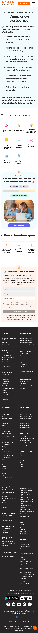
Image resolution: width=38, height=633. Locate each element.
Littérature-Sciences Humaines (8, 493)
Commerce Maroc (25, 572)
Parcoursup (23, 410)
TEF (21, 458)
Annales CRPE (6, 366)
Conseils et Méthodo (26, 488)
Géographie (5, 414)
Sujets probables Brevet (27, 490)
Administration (24, 544)
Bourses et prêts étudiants (27, 438)
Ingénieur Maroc (24, 564)
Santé (3, 500)
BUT (3, 464)
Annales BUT (5, 364)
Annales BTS (5, 359)
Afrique (22, 367)
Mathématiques (6, 410)
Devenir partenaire (25, 427)
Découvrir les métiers (26, 416)
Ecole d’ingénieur (25, 425)
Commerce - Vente (7, 541)
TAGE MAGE (23, 579)
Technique (23, 559)
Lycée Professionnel (7, 455)
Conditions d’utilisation (26, 628)
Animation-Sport (25, 546)
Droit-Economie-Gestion (9, 490)
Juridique (22, 551)
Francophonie (24, 369)
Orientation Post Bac (26, 509)
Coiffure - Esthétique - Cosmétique (8, 538)
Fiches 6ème (5, 375)
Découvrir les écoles (25, 419)
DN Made (4, 473)
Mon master (23, 514)
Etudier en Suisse (7, 518)
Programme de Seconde (27, 345)
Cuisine (4, 530)
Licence (4, 468)
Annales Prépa (6, 362)
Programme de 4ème (26, 340)
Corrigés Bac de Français (27, 499)
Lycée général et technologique (6, 452)
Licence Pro (5, 471)
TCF (21, 456)
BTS (3, 460)
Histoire (4, 412)
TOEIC (21, 464)
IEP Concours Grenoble (26, 576)
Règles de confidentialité (27, 593)
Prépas (4, 466)
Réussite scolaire (25, 358)
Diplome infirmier (7, 477)
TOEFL (21, 467)
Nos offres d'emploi (23, 590)
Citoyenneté (23, 364)
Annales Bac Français (8, 357)
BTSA (3, 462)
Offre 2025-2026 (6, 434)
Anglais (4, 421)
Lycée (21, 527)
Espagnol (5, 423)
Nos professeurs (24, 353)
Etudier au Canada (7, 516)
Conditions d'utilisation (10, 593)
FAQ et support (24, 381)
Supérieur (22, 529)
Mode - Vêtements (7, 535)
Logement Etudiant (25, 440)
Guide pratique (24, 533)
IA (20, 355)
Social (4, 503)
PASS (3, 475)
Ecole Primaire (6, 444)
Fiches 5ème (5, 377)
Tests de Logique (25, 583)
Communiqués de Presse (27, 386)
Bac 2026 (5, 342)
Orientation (23, 360)
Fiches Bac (5, 383)
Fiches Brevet (6, 386)
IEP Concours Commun (27, 574)
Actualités (23, 383)
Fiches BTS (5, 390)
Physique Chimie (7, 419)
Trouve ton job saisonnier (27, 445)
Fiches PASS (5, 397)
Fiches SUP (5, 399)
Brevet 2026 (5, 344)
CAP (3, 449)
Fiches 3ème (5, 381)
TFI (20, 453)
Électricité (5, 545)
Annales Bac (6, 353)
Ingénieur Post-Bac (25, 561)
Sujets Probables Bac (26, 492)
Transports (5, 532)
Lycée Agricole (6, 457)
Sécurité (22, 557)
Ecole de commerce (26, 421)
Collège (4, 447)
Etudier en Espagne (7, 520)
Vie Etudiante (23, 436)
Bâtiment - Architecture (9, 543)
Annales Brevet (6, 355)
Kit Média (22, 388)
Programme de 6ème (26, 336)
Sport (21, 362)
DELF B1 (22, 460)
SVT (3, 416)
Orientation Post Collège (27, 511)
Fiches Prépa (5, 392)
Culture (22, 549)
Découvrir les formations (27, 414)
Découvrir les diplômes (26, 412)
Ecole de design (24, 423)
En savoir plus (9, 307)
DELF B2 (22, 462)
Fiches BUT (5, 395)
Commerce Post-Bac (26, 566)
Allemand (5, 425)
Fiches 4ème (5, 379)
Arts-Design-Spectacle (9, 498)
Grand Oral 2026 (25, 516)
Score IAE (22, 581)
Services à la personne (8, 550)
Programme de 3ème (26, 342)
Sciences (4, 496)
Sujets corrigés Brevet (26, 495)
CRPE (21, 542)
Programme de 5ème (26, 338)
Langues (4, 507)
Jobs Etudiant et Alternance (28, 443)
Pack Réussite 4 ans (8, 436)
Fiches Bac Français (8, 388)
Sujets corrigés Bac (25, 497)
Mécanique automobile (9, 548)
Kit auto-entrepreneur (8, 556)
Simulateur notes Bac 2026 (10, 336)
